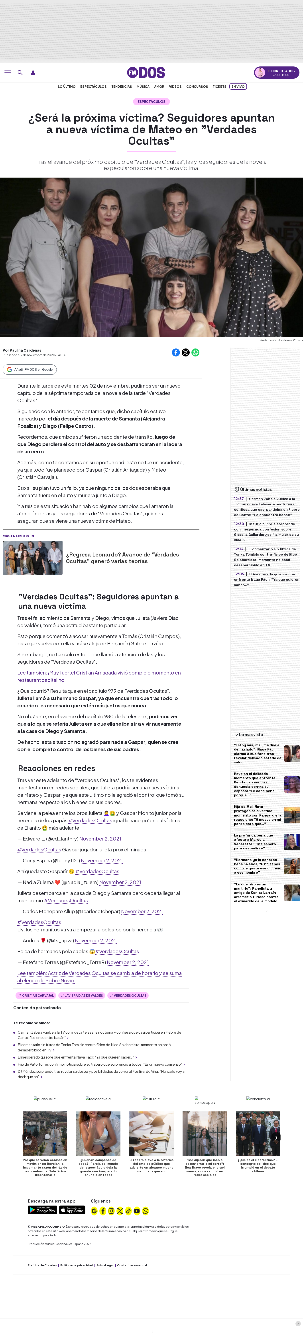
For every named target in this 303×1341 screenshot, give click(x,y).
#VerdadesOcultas (90, 820)
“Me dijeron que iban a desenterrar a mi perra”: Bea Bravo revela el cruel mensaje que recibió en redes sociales (205, 1167)
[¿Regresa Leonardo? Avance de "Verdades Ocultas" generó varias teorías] (33, 558)
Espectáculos (93, 86)
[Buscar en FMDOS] (20, 72)
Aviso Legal (105, 1265)
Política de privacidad (76, 1265)
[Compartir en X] (186, 352)
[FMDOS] (146, 72)
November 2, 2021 (100, 838)
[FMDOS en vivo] (260, 73)
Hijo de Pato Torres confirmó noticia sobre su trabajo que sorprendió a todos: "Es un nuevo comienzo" (100, 1064)
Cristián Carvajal (38, 995)
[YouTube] (137, 1211)
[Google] (94, 1211)
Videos (175, 86)
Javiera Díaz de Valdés (84, 995)
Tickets (219, 86)
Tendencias (121, 86)
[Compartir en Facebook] (176, 352)
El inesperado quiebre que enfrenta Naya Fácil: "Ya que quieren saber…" (76, 1057)
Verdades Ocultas (130, 995)
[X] (120, 1211)
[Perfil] (33, 72)
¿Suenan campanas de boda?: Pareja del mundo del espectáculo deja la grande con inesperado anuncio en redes (98, 1167)
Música (143, 86)
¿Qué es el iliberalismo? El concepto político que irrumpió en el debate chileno (258, 1165)
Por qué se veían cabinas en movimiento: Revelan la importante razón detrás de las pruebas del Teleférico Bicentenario (45, 1167)
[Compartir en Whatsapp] (195, 352)
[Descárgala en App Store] (72, 1209)
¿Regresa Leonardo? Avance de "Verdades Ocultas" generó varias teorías (122, 558)
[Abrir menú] (8, 72)
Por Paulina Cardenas (22, 350)
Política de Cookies (42, 1265)
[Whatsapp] (145, 1211)
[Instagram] (111, 1211)
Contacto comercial (132, 1265)
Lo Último (67, 86)
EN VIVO (238, 86)
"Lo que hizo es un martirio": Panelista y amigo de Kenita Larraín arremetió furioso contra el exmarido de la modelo (256, 893)
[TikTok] (128, 1211)
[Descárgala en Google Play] (42, 1209)
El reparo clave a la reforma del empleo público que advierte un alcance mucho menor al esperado (152, 1165)
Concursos (197, 86)
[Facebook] (103, 1211)
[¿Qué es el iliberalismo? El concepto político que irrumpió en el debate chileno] (258, 1133)
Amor (159, 86)
